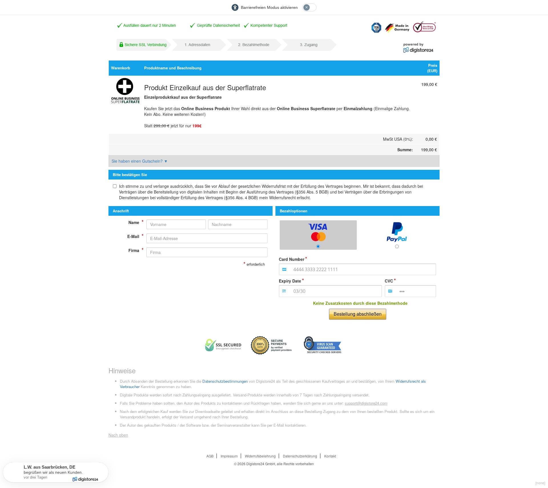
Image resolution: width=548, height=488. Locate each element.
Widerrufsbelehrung (260, 455)
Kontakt (330, 455)
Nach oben (118, 435)
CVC (389, 281)
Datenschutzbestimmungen (225, 381)
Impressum (229, 455)
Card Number (291, 259)
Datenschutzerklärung (300, 455)
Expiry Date (290, 281)
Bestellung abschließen (358, 313)
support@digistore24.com (366, 403)
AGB (209, 455)
